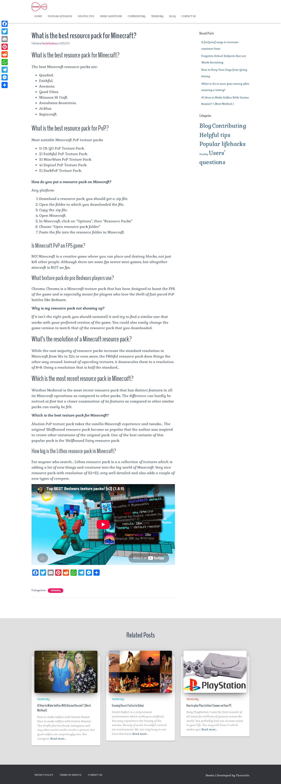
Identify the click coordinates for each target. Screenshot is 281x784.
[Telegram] (4, 70)
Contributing (136, 16)
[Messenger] (4, 77)
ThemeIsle (242, 775)
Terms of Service (70, 775)
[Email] (4, 39)
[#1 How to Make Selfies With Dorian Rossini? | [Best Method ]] (65, 671)
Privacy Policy (43, 775)
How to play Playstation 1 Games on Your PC (209, 705)
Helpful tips (86, 16)
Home (38, 16)
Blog (172, 16)
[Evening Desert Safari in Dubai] (140, 671)
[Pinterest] (4, 47)
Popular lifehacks (60, 16)
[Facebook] (4, 24)
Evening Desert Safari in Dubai (128, 705)
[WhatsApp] (4, 62)
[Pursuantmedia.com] (39, 6)
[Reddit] (4, 54)
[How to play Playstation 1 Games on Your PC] (215, 671)
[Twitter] (4, 31)
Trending (157, 16)
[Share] (4, 85)
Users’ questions (111, 16)
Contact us (188, 16)
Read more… (58, 738)
